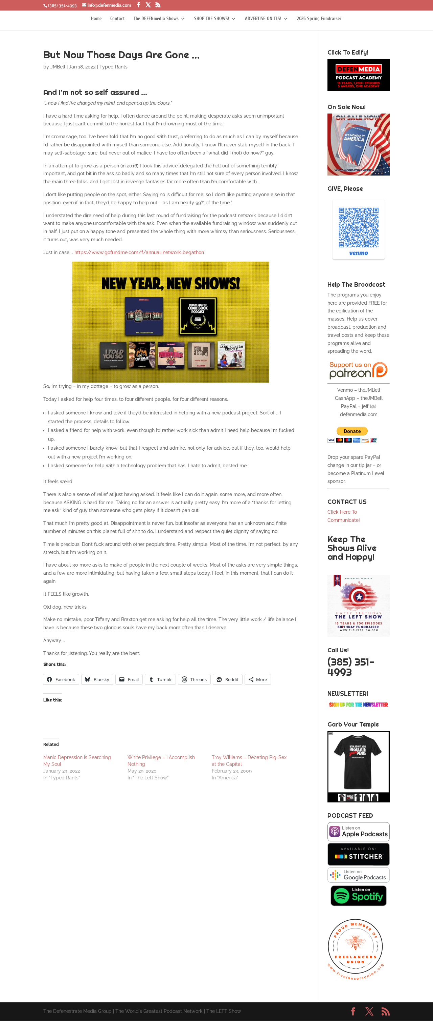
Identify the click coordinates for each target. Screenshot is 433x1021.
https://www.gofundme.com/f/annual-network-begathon (139, 252)
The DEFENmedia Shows (156, 18)
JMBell (57, 66)
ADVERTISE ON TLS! (263, 18)
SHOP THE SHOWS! (211, 18)
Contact (117, 18)
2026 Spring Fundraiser (319, 18)
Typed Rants (113, 66)
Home (96, 18)
